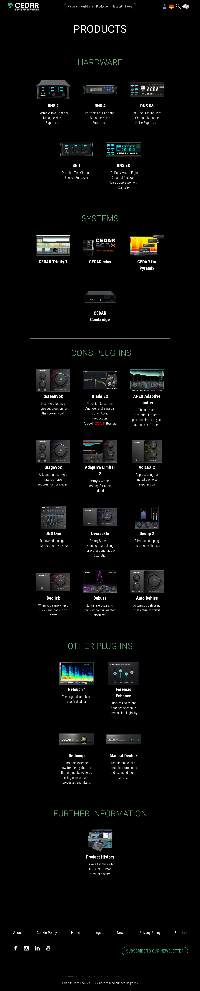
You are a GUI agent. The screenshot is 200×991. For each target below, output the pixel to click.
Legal (98, 932)
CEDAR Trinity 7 (53, 261)
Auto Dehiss (147, 598)
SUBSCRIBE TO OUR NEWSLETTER (154, 951)
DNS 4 (100, 105)
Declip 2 (147, 533)
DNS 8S (147, 105)
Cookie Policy (47, 932)
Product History (100, 856)
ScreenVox (53, 396)
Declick (53, 598)
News (128, 6)
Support (117, 6)
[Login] (164, 6)
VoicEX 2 (147, 467)
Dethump (77, 755)
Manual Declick (124, 755)
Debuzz (100, 598)
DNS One (53, 533)
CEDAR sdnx (100, 261)
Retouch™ (76, 689)
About (17, 932)
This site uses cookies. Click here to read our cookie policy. (100, 983)
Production (102, 6)
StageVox (53, 467)
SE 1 (76, 165)
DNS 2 (53, 105)
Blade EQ (100, 396)
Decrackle (100, 533)
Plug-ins (73, 6)
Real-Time (87, 6)
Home (75, 932)
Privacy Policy (150, 932)
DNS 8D (123, 165)
